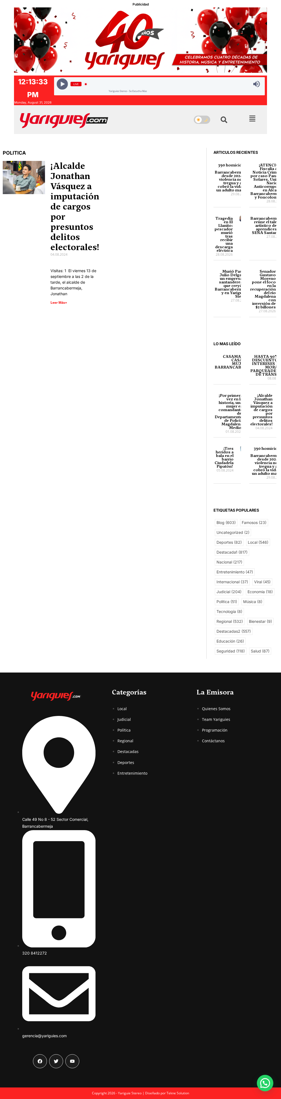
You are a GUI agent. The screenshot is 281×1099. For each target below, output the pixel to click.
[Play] (62, 84)
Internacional (232, 582)
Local (258, 542)
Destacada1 (232, 552)
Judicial (229, 592)
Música (252, 602)
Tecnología (229, 611)
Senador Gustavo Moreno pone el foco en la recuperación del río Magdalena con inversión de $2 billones (263, 289)
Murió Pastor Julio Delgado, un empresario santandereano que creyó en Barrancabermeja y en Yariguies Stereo (231, 284)
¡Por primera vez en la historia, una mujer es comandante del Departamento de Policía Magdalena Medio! (229, 411)
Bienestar (260, 621)
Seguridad (231, 651)
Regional (230, 621)
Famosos (254, 523)
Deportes (229, 542)
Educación (230, 641)
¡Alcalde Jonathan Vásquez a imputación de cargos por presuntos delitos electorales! (74, 206)
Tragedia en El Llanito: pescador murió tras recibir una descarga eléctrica (224, 234)
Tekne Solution (178, 1093)
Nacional (229, 562)
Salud (260, 651)
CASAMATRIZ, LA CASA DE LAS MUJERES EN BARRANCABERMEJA (236, 362)
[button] (249, 119)
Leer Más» (58, 302)
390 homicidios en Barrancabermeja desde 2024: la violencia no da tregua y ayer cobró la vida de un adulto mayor (231, 178)
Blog (226, 523)
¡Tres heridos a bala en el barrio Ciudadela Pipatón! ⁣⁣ (224, 457)
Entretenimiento (235, 572)
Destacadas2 (234, 631)
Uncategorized (233, 532)
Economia (260, 592)
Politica (227, 602)
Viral (262, 582)
